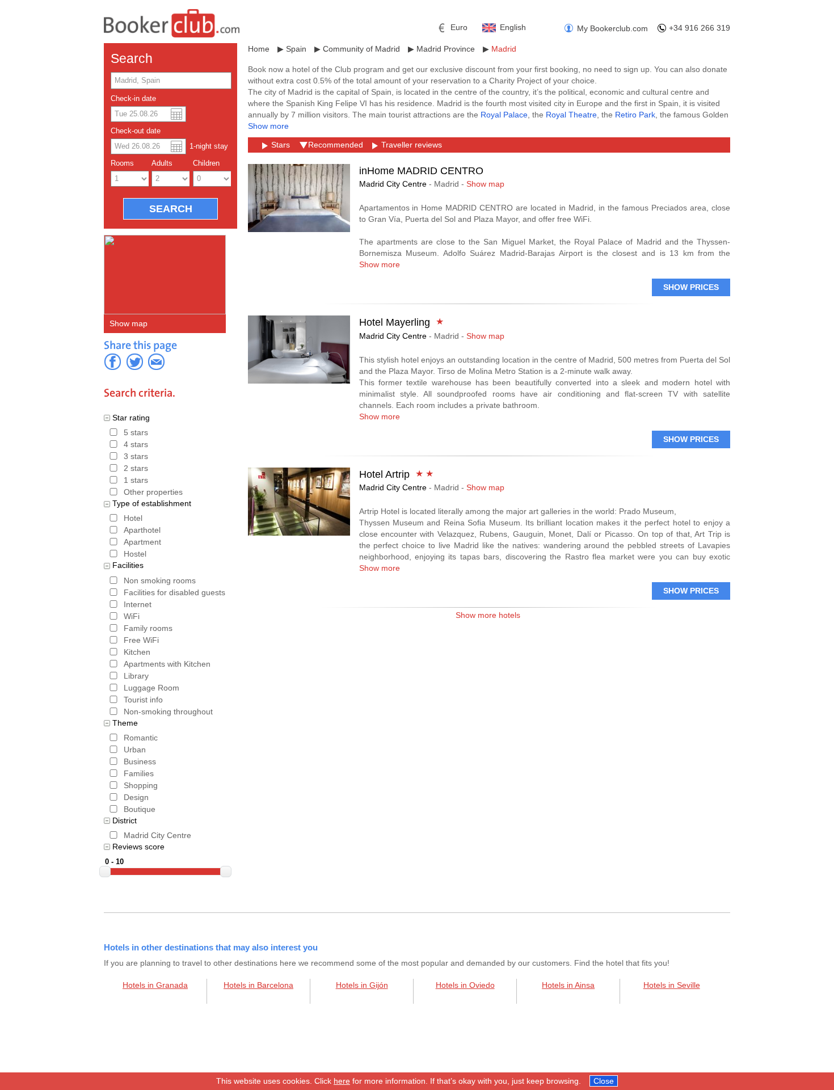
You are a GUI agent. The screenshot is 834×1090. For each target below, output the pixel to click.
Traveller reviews (411, 144)
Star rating (131, 417)
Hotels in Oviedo (465, 985)
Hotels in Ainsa (568, 985)
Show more (268, 126)
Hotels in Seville (671, 985)
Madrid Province (445, 48)
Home (258, 48)
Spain (296, 48)
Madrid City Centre (393, 183)
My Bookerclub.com (612, 28)
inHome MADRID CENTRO (421, 170)
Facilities (128, 565)
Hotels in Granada (155, 985)
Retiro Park (635, 114)
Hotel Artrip (384, 474)
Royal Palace (504, 114)
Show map (128, 323)
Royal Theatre (571, 114)
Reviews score (138, 846)
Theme (125, 722)
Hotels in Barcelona (258, 985)
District (124, 820)
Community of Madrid (361, 48)
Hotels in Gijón (362, 985)
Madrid (503, 48)
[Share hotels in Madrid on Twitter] (134, 361)
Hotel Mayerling (394, 322)
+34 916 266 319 (699, 27)
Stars (280, 144)
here (342, 1080)
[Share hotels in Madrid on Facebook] (113, 361)
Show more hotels (488, 615)
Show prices (691, 287)
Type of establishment (151, 503)
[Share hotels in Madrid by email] (156, 361)
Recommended (335, 144)
